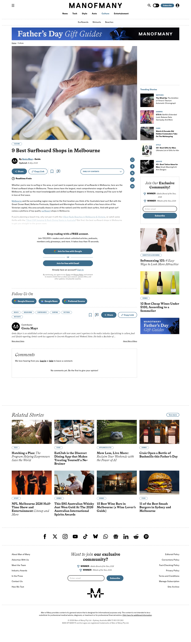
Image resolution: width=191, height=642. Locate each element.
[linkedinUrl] (125, 536)
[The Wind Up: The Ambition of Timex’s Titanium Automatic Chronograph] (147, 100)
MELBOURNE (28, 312)
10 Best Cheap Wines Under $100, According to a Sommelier (159, 307)
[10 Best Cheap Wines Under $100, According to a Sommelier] (159, 283)
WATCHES (160, 95)
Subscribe (167, 5)
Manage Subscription (169, 581)
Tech (74, 13)
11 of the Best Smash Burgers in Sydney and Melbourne (155, 507)
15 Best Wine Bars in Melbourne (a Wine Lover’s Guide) (116, 507)
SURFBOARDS (42, 312)
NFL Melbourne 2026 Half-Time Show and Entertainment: (31, 509)
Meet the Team (19, 565)
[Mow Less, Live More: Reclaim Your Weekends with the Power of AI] (117, 432)
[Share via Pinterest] (133, 131)
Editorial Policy (172, 554)
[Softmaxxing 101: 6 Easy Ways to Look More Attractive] (159, 239)
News (65, 13)
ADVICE (159, 161)
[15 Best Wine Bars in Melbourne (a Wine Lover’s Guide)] (117, 483)
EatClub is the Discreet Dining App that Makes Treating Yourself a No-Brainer (71, 458)
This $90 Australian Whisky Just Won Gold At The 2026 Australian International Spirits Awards (74, 509)
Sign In (80, 269)
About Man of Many (130, 341)
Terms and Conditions (169, 576)
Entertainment (121, 13)
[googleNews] (115, 536)
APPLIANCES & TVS (105, 447)
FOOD (58, 447)
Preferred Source (76, 301)
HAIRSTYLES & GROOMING (151, 255)
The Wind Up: (167, 100)
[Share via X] (133, 125)
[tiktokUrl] (85, 536)
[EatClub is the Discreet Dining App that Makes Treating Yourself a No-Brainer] (74, 432)
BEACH (16, 312)
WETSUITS (17, 317)
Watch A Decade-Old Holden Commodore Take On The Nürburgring (166, 134)
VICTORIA (66, 312)
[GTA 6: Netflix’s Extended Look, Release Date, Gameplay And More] (147, 117)
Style (84, 13)
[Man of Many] (95, 593)
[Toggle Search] (149, 5)
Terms (68, 275)
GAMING (159, 112)
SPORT (16, 498)
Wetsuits (97, 22)
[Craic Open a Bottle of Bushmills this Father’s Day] (159, 432)
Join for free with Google (70, 251)
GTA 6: (166, 117)
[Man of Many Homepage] (95, 5)
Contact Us (17, 581)
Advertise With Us (20, 559)
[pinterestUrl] (146, 536)
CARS (158, 128)
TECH (15, 447)
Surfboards (83, 22)
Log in (43, 361)
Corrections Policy (170, 559)
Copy (39, 171)
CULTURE (17, 144)
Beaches (109, 22)
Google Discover (26, 301)
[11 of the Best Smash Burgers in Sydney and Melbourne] (159, 483)
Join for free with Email (68, 263)
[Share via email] (132, 186)
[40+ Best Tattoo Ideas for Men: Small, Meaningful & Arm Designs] (147, 166)
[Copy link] (133, 136)
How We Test (18, 586)
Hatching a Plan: (31, 456)
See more (173, 415)
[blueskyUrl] (95, 536)
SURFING (55, 312)
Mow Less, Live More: (115, 456)
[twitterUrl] (54, 536)
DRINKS (145, 298)
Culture (105, 13)
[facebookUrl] (44, 536)
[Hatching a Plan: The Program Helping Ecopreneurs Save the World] (32, 432)
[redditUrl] (136, 536)
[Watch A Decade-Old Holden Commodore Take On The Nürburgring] (147, 133)
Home (14, 43)
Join (51, 361)
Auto (94, 13)
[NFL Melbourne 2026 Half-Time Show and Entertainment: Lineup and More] (32, 483)
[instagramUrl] (65, 536)
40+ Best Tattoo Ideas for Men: (167, 167)
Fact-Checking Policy (169, 565)
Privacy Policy (78, 275)
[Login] (177, 5)
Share (21, 171)
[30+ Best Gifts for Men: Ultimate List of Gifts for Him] (147, 150)
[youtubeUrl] (75, 536)
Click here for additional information (137, 615)
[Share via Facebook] (133, 120)
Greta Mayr (27, 159)
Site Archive (173, 586)
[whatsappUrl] (105, 536)
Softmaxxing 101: (159, 262)
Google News (51, 301)
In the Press (17, 576)
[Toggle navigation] (14, 5)
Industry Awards (19, 570)
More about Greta (18, 341)
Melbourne (17, 201)
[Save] (52, 171)
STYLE (158, 145)
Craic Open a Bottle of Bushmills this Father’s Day (158, 454)
